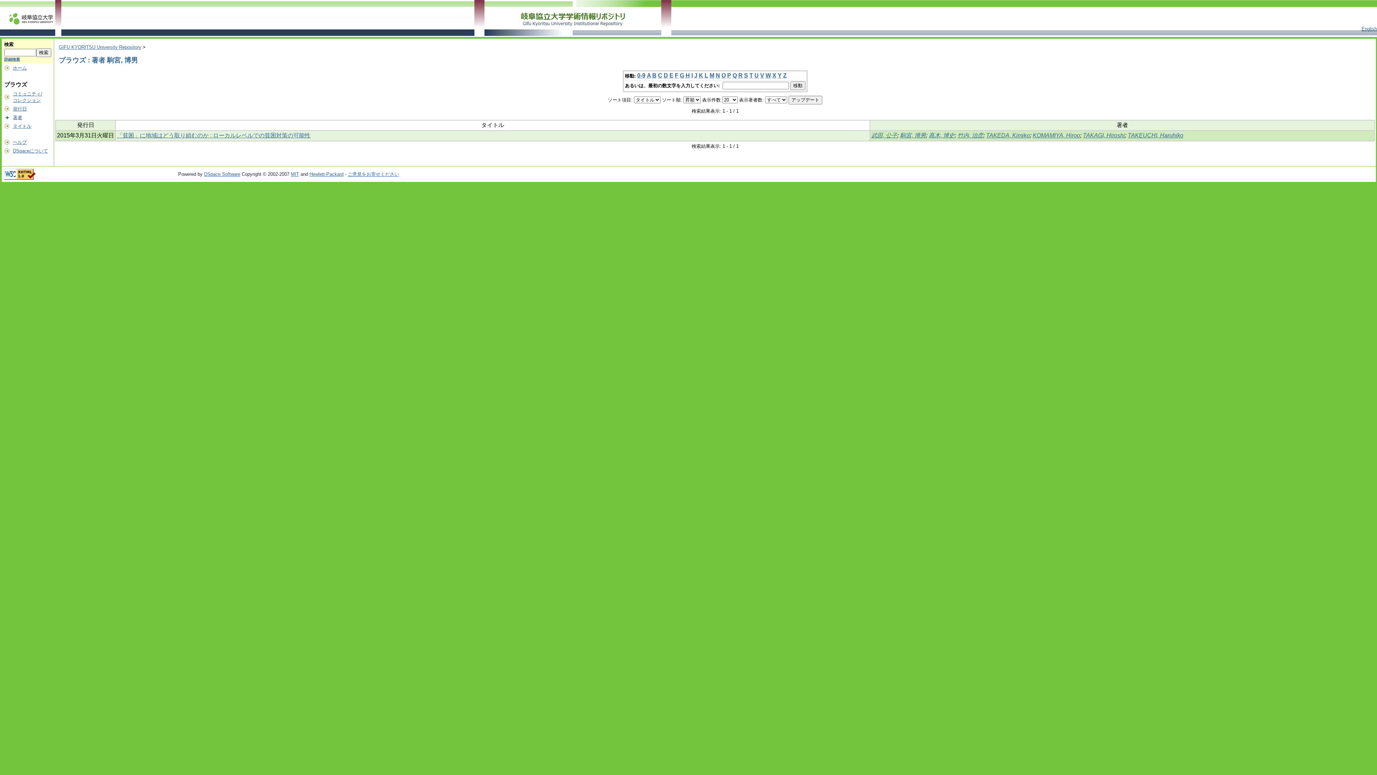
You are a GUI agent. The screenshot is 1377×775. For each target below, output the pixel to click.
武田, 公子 (884, 135)
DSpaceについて (30, 151)
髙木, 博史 (942, 135)
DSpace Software (222, 174)
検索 (9, 44)
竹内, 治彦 (970, 135)
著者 (17, 117)
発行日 (20, 109)
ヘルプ (20, 142)
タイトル (22, 126)
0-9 (641, 75)
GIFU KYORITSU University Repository (100, 47)
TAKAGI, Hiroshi (1104, 135)
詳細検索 (12, 59)
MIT (295, 174)
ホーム (20, 68)
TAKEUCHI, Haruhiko (1155, 135)
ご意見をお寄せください (373, 174)
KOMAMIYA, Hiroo (1056, 135)
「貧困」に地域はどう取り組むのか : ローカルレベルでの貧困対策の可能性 (214, 135)
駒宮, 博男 (913, 135)
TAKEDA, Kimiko (1008, 135)
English (1369, 29)
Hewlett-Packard (326, 174)
